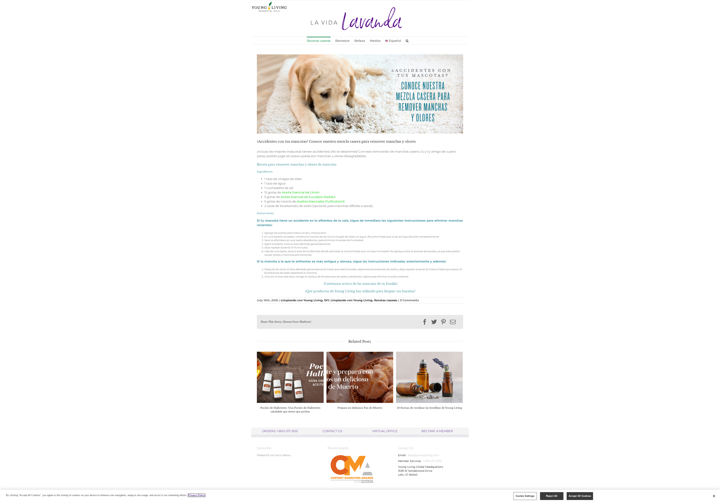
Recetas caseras (385, 300)
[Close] (714, 496)
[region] (360, 496)
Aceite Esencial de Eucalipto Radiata (308, 197)
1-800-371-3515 (432, 461)
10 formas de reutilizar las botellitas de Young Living (429, 407)
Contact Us (332, 431)
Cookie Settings (525, 496)
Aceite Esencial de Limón (301, 192)
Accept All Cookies (580, 496)
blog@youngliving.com (423, 455)
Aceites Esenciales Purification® (321, 201)
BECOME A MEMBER (437, 431)
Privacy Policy (196, 495)
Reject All (551, 496)
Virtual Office (385, 431)
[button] (407, 40)
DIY (326, 300)
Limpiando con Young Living (302, 300)
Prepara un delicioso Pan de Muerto (360, 407)
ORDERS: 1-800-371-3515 (280, 431)
